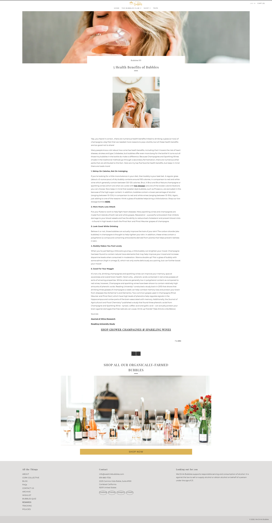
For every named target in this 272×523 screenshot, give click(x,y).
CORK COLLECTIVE (30, 478)
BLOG (25, 481)
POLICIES (26, 509)
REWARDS (26, 502)
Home (116, 8)
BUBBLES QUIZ (29, 499)
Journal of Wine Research (103, 319)
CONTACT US (28, 488)
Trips (155, 8)
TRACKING (27, 506)
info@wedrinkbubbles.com (111, 474)
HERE (107, 202)
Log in (253, 3)
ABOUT (25, 474)
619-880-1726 (105, 478)
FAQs (24, 485)
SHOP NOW (136, 451)
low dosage (139, 186)
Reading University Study (103, 324)
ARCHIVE (26, 492)
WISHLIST (26, 495)
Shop (146, 8)
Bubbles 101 (136, 60)
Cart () (261, 3)
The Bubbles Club (130, 8)
